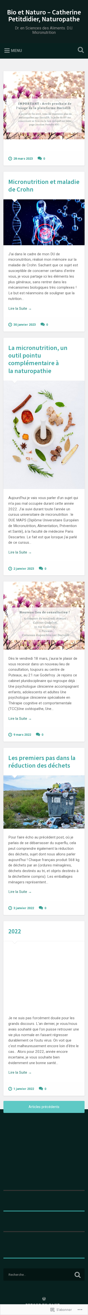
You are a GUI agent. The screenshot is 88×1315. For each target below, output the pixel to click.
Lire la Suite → (20, 308)
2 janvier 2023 (23, 568)
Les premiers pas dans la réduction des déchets (42, 761)
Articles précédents (44, 1107)
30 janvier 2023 (24, 324)
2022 (14, 931)
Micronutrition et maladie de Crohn (43, 185)
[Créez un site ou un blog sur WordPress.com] (44, 1299)
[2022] (43, 975)
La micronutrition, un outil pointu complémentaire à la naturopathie (37, 359)
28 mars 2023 (23, 158)
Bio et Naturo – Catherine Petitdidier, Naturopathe (44, 15)
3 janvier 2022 (23, 908)
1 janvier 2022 (23, 1089)
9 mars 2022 (22, 734)
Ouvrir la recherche (80, 50)
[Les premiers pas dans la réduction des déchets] (43, 801)
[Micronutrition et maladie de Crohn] (43, 222)
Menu (16, 50)
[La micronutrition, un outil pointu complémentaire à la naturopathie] (43, 435)
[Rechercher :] (43, 1274)
